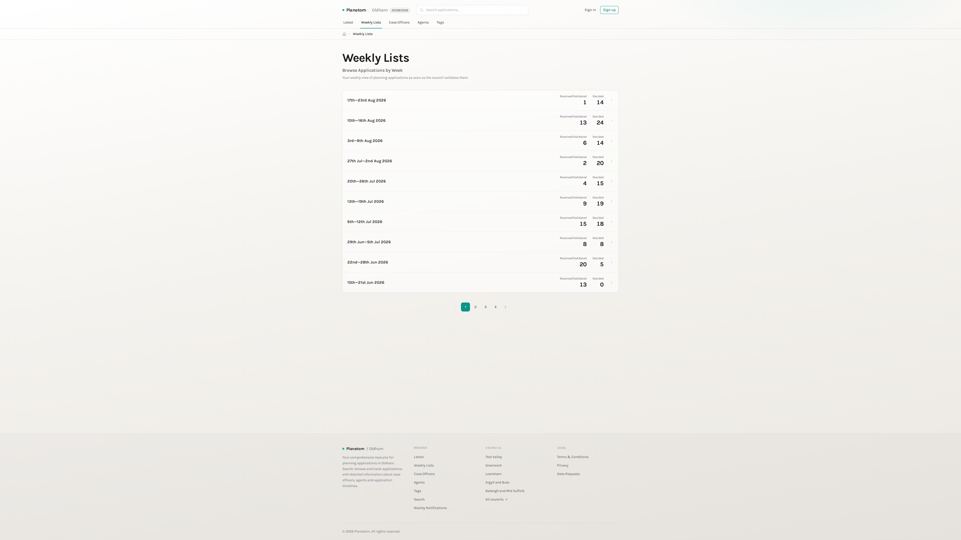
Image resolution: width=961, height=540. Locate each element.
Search (419, 499)
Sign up (609, 10)
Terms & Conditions (573, 457)
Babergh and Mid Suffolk (505, 491)
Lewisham (494, 474)
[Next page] (505, 307)
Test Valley (494, 457)
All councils (495, 499)
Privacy (563, 465)
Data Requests (568, 474)
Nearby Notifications (430, 508)
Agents (423, 22)
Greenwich (494, 465)
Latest (348, 22)
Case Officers (399, 22)
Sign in (590, 10)
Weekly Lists (371, 22)
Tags (440, 22)
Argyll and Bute (497, 482)
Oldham (380, 10)
